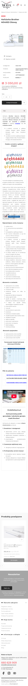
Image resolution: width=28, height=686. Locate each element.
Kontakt (3, 623)
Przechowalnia (5, 630)
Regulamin (18, 592)
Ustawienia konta (6, 628)
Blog (2, 647)
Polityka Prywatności (7, 616)
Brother (18, 77)
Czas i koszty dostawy (7, 613)
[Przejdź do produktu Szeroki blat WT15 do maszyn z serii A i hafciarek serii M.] (14, 532)
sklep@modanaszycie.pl (8, 665)
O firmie (3, 638)
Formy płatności (6, 611)
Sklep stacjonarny (6, 640)
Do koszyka (14, 560)
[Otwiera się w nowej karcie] (3, 673)
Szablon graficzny (9, 684)
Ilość (3, 94)
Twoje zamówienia (6, 626)
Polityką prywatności (19, 595)
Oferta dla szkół (5, 643)
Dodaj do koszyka (11, 102)
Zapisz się (7, 588)
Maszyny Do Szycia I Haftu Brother (9, 12)
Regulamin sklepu (6, 606)
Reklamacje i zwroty (7, 609)
